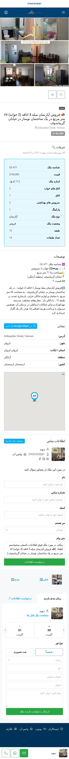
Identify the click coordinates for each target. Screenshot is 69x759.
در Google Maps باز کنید (19, 325)
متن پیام (60, 538)
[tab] (52, 598)
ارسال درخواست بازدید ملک (34, 711)
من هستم (60, 523)
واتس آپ (17, 454)
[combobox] (34, 530)
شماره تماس (58, 492)
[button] (61, 95)
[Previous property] (57, 580)
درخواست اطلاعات (34, 561)
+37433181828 (34, 4)
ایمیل (62, 507)
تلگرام (9, 729)
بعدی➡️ (15, 579)
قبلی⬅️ (44, 579)
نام (63, 477)
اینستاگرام (54, 729)
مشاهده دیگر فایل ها (14, 441)
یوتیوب (38, 729)
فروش (62, 108)
